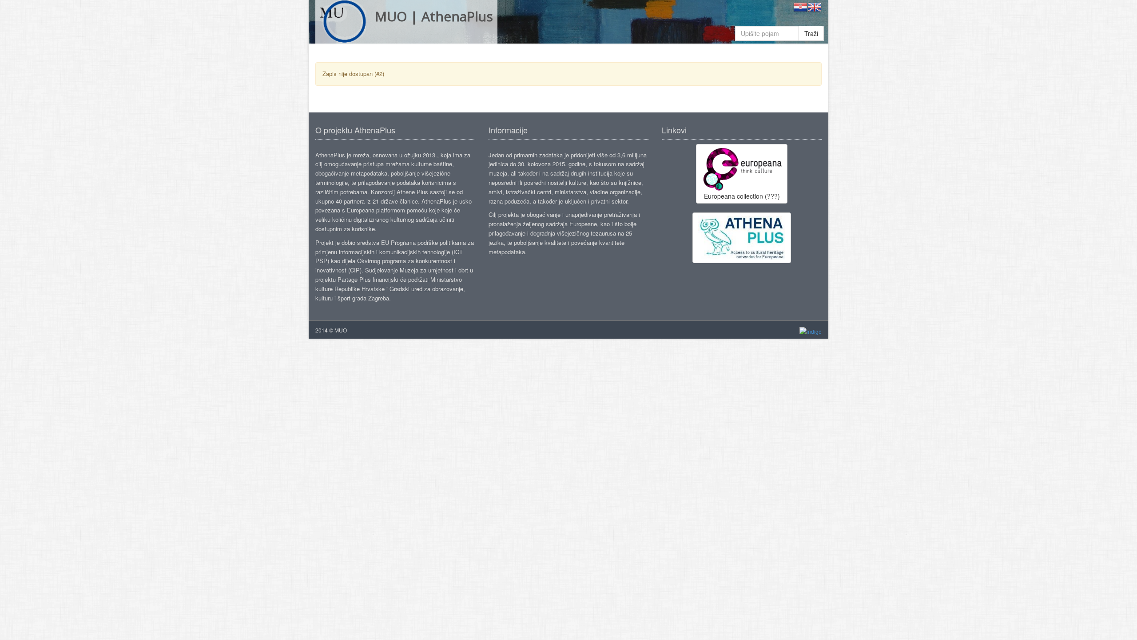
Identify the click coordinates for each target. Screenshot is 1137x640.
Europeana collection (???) (742, 196)
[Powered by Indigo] (810, 330)
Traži (811, 33)
